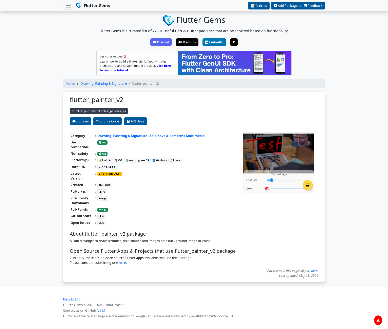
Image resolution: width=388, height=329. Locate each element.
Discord (163, 42)
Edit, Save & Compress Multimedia (177, 136)
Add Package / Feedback (300, 5)
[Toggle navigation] (68, 6)
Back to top (71, 299)
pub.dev (82, 121)
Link (101, 310)
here (122, 262)
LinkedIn (216, 42)
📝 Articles (259, 5)
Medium (189, 42)
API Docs (137, 121)
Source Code (109, 121)
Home (71, 83)
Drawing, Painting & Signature (103, 83)
